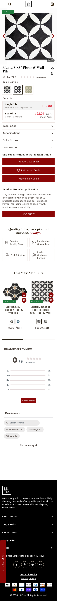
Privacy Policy (28, 578)
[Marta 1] (7, 89)
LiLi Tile (22, 595)
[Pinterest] (24, 564)
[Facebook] (16, 564)
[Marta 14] (38, 321)
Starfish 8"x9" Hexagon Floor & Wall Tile (13, 309)
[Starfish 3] (11, 321)
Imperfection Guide (28, 178)
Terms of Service (28, 574)
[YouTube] (40, 564)
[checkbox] (12, 436)
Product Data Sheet (28, 161)
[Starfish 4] (18, 321)
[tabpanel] (28, 449)
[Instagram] (32, 564)
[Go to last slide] (3, 36)
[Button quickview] (24, 294)
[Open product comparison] (52, 68)
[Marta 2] (17, 89)
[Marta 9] (28, 89)
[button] (52, 73)
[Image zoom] (28, 36)
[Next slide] (53, 36)
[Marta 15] (45, 321)
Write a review (28, 400)
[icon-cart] (51, 4)
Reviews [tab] (12, 413)
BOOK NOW (28, 214)
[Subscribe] (51, 548)
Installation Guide (30, 170)
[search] (9, 4)
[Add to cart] (24, 300)
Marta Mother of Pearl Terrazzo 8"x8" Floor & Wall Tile (40, 311)
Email (6, 548)
